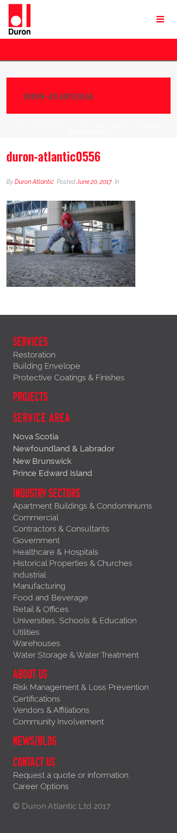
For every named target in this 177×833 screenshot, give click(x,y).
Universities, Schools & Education (75, 620)
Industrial (29, 574)
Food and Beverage (50, 597)
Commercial (35, 517)
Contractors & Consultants (61, 528)
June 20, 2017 (94, 181)
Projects (30, 397)
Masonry (123, 126)
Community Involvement (58, 721)
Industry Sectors (46, 493)
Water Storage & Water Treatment (76, 654)
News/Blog (35, 741)
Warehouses (36, 643)
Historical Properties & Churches (72, 563)
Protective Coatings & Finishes (69, 377)
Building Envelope (46, 365)
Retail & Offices (41, 609)
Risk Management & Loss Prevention (81, 687)
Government (36, 540)
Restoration (85, 126)
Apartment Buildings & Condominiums (82, 505)
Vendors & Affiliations (51, 710)
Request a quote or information (70, 775)
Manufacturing (39, 586)
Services (47, 126)
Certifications (36, 698)
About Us (30, 674)
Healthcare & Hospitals (55, 551)
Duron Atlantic (34, 181)
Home (21, 126)
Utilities (26, 632)
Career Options (41, 786)
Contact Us (34, 762)
